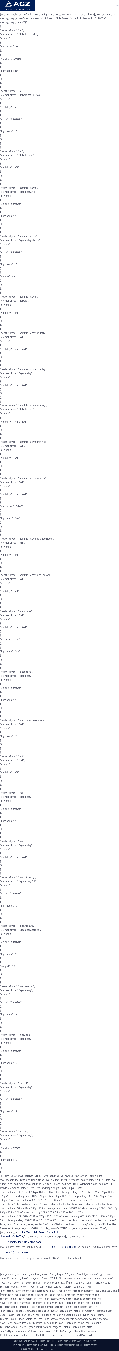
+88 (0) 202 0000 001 (18, 1252)
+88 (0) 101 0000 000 (63, 1247)
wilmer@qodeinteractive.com (24, 1242)
